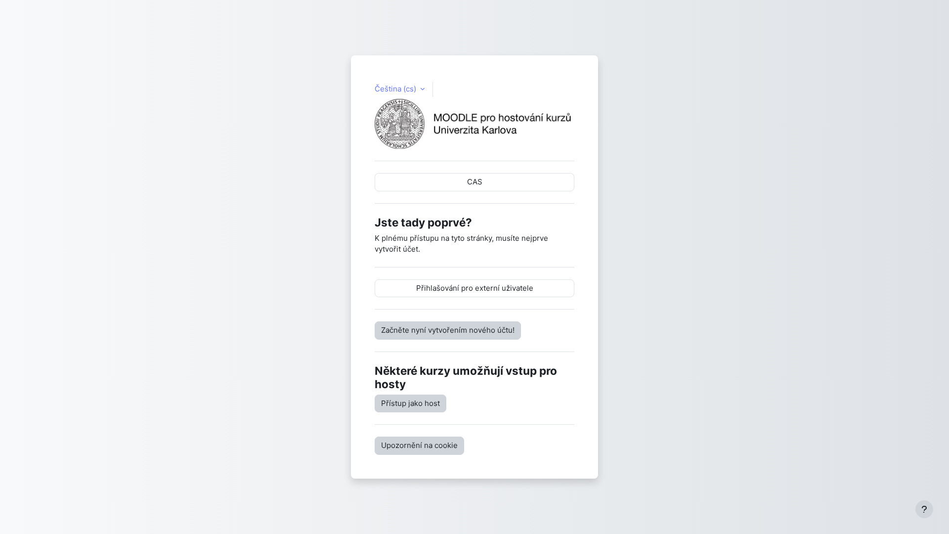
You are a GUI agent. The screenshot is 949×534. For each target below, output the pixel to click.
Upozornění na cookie (419, 445)
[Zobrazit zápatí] (924, 509)
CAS (474, 181)
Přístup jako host (410, 403)
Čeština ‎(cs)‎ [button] (396, 88)
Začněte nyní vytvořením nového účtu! (448, 330)
